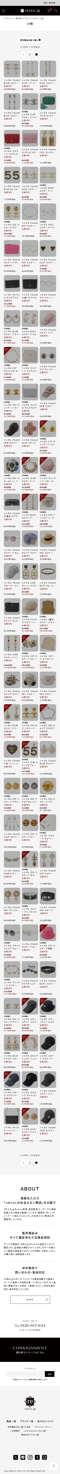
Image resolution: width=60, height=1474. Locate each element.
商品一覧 (11, 1421)
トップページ (9, 18)
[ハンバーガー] (3, 11)
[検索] (56, 11)
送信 (50, 1374)
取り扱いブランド (22, 18)
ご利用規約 (15, 1430)
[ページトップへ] (53, 1466)
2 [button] (30, 54)
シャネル (34, 18)
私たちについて (46, 1421)
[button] (36, 54)
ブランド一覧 (26, 1421)
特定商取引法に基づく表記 (19, 1427)
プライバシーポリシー (43, 1427)
